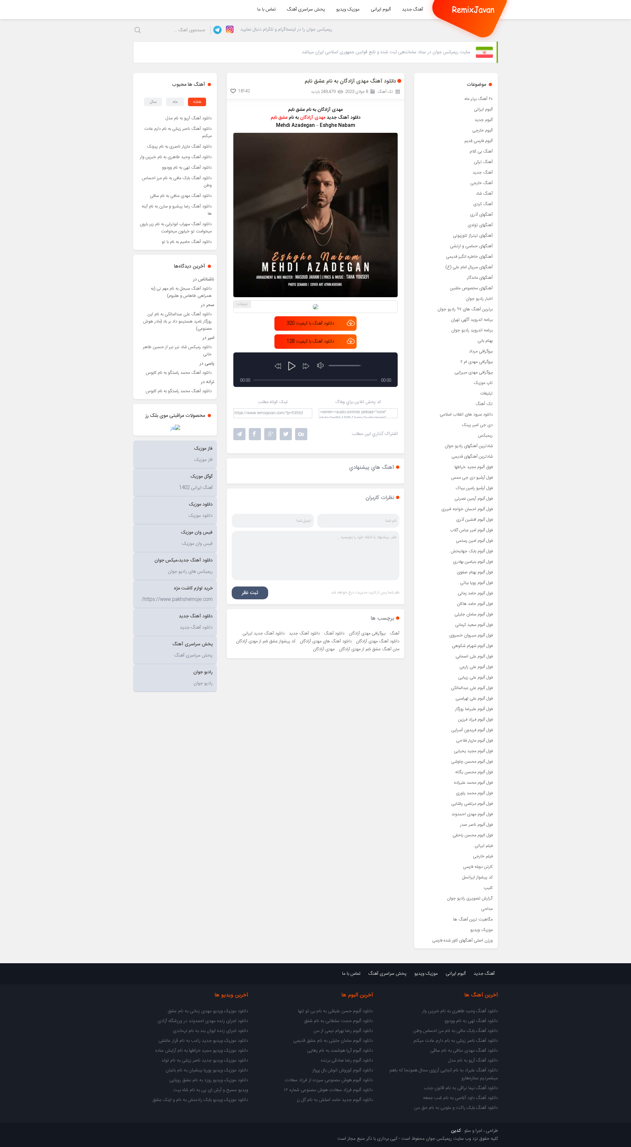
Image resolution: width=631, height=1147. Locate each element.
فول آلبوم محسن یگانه (474, 772)
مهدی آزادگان (324, 649)
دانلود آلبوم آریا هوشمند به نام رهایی (340, 1051)
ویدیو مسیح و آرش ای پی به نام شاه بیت (210, 1090)
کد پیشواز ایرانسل (477, 877)
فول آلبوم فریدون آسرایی (472, 730)
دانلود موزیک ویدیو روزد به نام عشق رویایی (208, 1080)
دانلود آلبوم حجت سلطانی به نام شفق (338, 1021)
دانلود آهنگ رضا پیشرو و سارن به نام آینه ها (177, 210)
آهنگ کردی (483, 204)
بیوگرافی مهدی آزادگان (367, 633)
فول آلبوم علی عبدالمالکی (472, 688)
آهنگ (394, 633)
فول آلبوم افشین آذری (474, 519)
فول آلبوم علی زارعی (476, 667)
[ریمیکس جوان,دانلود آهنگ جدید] (473, 9)
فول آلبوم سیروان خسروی (471, 635)
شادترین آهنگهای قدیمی (472, 456)
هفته (197, 102)
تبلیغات (486, 393)
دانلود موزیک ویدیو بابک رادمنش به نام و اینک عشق (200, 1100)
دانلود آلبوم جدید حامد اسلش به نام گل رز (335, 1100)
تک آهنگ (484, 404)
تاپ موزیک (483, 383)
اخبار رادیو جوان (479, 298)
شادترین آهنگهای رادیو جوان (469, 446)
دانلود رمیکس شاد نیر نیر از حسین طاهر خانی (177, 351)
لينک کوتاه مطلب (273, 402)
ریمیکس (485, 435)
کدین (456, 1131)
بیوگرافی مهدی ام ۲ (476, 362)
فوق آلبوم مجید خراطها (474, 467)
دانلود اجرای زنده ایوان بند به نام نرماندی (210, 1031)
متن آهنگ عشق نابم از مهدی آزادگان (369, 649)
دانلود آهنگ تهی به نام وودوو (187, 167)
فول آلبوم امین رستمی (474, 540)
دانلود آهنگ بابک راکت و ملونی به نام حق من (456, 1108)
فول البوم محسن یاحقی (473, 835)
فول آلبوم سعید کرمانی (474, 625)
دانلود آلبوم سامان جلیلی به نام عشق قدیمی (333, 1041)
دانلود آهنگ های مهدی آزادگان (326, 641)
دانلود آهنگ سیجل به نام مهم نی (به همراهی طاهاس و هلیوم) (181, 292)
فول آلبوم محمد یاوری (474, 793)
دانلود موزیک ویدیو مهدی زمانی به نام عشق (208, 1011)
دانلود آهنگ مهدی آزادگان (377, 641)
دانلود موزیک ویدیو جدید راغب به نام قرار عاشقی (203, 1041)
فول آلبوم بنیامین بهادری (473, 561)
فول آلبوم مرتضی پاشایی (472, 803)
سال (153, 102)
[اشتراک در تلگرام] (239, 434)
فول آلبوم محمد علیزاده (473, 782)
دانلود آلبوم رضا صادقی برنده (347, 1060)
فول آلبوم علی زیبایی (475, 677)
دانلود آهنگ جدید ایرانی (264, 633)
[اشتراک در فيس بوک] (255, 434)
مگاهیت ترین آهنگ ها (473, 919)
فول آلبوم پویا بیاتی (476, 582)
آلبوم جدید (484, 120)
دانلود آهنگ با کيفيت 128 (310, 342)
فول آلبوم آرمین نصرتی (474, 498)
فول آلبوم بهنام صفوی (475, 572)
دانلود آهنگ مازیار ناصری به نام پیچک (179, 146)
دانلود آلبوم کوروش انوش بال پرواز (342, 1070)
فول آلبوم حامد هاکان (475, 604)
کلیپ (488, 888)
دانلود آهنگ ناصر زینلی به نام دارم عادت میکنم (178, 132)
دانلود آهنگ (334, 633)
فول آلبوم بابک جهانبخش (472, 551)
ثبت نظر (250, 593)
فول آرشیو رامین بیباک (474, 488)
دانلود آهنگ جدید (304, 633)
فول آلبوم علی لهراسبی (474, 698)
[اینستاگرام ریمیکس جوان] (228, 30)
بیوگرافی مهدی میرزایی (474, 372)
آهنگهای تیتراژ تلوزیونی (473, 235)
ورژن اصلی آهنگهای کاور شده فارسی (462, 940)
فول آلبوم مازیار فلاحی (474, 740)
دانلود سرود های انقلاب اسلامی (466, 414)
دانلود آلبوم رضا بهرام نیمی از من (343, 1031)
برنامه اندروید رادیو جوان (472, 330)
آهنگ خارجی (481, 183)
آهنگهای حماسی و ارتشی (471, 246)
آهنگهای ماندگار (480, 277)
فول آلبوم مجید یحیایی (473, 751)
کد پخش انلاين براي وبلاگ (358, 402)
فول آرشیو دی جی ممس (472, 477)
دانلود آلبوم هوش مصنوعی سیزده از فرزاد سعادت (329, 1080)
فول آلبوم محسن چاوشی (472, 761)
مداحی (487, 909)
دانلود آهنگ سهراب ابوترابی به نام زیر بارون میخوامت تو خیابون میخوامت (176, 228)
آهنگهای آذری (481, 214)
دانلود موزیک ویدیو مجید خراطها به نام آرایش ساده (201, 1051)
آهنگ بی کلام (481, 151)
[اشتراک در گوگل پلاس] (270, 434)
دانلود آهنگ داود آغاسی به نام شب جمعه (460, 1098)
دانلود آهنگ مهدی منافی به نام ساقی (181, 196)
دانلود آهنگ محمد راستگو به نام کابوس (179, 372)
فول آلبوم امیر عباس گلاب (471, 530)
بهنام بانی (485, 341)
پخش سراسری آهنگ (306, 9)
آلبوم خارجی (482, 130)
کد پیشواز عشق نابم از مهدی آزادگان (265, 641)
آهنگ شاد (484, 193)
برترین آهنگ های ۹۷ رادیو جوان (465, 309)
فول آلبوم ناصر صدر (476, 824)
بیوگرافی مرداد (481, 351)
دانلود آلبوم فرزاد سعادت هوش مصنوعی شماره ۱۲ (328, 1090)
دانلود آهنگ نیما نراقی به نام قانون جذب (461, 1088)
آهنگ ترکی (483, 162)
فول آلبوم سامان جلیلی (474, 614)
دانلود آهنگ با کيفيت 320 (310, 323)
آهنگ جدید (412, 9)
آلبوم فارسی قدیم (478, 141)
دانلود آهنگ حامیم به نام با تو (187, 242)
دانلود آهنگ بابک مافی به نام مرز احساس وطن (177, 182)
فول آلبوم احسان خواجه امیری (467, 509)
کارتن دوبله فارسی (478, 867)
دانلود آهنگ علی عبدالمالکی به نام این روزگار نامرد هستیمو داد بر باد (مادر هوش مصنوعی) (177, 321)
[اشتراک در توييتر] (301, 434)
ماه (175, 102)
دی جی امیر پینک (477, 425)
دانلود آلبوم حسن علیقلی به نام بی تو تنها (335, 1011)
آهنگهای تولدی (480, 225)
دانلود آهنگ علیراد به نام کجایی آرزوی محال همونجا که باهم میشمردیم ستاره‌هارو (443, 1074)
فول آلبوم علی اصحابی (474, 656)
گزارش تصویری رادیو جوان (470, 898)
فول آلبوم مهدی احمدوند (472, 814)
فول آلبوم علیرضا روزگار (474, 709)
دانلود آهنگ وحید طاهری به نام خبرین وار (176, 157)
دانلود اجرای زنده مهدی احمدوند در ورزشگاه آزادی (202, 1021)
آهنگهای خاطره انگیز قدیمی (469, 256)
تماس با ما (266, 9)
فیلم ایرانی (484, 845)
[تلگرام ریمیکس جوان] (216, 30)
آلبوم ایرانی (381, 9)
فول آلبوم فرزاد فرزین (475, 719)
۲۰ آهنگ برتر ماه (479, 99)
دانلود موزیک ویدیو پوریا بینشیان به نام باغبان (207, 1070)
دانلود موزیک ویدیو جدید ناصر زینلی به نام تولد (204, 1060)
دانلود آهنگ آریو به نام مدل (189, 118)
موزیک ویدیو (348, 9)
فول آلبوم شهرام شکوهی (472, 646)
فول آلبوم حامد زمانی (475, 593)
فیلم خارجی (483, 856)
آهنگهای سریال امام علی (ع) (469, 267)
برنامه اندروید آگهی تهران (472, 319)
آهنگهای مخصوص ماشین (471, 288)
